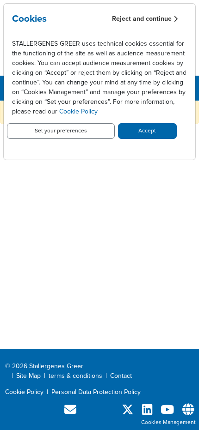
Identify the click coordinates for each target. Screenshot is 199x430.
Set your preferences (61, 131)
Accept (147, 131)
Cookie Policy (78, 111)
